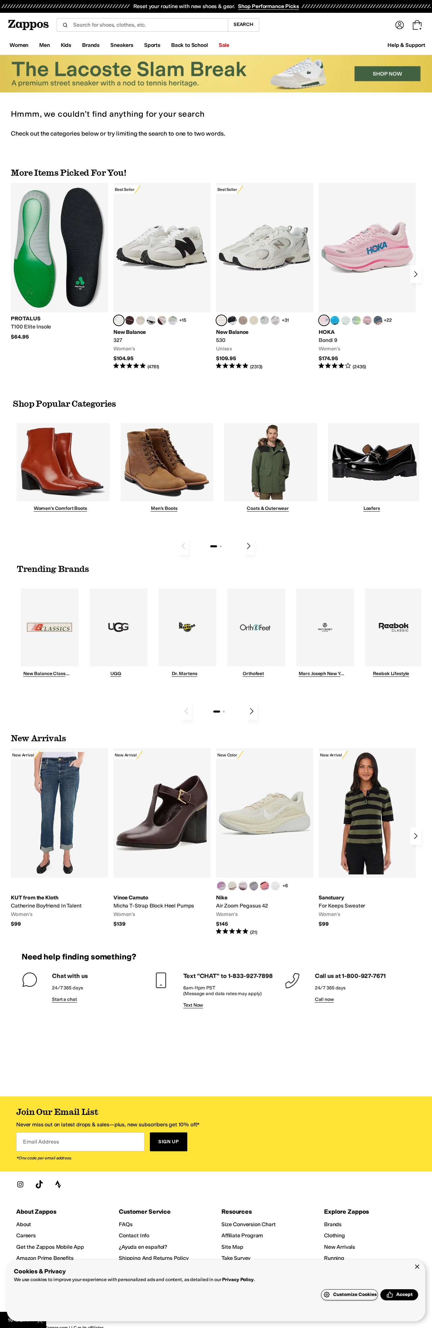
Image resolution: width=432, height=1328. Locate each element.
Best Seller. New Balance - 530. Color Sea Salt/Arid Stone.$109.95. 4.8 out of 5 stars (264, 276)
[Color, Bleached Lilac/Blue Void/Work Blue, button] (253, 885)
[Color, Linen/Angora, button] (140, 320)
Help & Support (406, 45)
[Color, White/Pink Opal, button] (367, 320)
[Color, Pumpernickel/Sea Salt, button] (129, 320)
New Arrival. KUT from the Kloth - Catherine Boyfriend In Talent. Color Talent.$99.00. (59, 837)
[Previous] (183, 546)
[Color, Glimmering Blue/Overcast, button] (356, 320)
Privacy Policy (237, 1279)
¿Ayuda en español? (143, 1247)
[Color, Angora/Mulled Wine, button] (162, 320)
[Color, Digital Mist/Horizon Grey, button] (151, 320)
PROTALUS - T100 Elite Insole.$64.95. (59, 261)
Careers (26, 1235)
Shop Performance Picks (268, 6)
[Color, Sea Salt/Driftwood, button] (243, 320)
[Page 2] (221, 546)
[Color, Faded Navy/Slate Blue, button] (378, 320)
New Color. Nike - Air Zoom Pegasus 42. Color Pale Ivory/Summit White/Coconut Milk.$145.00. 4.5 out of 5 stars (264, 841)
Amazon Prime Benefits (45, 1258)
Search (243, 24)
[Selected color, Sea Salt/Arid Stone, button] (221, 320)
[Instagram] (20, 1184)
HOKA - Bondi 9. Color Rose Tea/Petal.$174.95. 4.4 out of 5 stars (367, 276)
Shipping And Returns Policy (154, 1258)
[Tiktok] (39, 1184)
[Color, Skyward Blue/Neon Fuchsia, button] (334, 320)
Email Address (41, 1141)
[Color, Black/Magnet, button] (232, 320)
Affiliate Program (242, 1235)
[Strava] (58, 1184)
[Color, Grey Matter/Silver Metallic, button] (264, 320)
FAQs (125, 1224)
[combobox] (142, 25)
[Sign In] (400, 25)
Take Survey (235, 1258)
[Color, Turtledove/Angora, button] (253, 320)
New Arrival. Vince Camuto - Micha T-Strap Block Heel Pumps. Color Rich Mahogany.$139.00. (162, 837)
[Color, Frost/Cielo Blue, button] (345, 320)
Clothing (334, 1235)
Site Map (232, 1247)
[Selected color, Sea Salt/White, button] (118, 320)
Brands (333, 1224)
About (23, 1224)
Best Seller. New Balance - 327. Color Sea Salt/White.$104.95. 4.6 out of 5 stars (162, 276)
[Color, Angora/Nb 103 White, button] (172, 320)
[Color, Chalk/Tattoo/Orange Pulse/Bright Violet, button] (264, 885)
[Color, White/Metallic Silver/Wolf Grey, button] (275, 885)
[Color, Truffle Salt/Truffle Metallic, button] (275, 320)
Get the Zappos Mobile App (50, 1247)
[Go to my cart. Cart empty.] (417, 25)
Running (334, 1258)
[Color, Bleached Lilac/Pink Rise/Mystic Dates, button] (243, 885)
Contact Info (134, 1235)
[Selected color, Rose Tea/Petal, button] (324, 320)
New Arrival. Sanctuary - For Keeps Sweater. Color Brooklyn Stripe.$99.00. (367, 837)
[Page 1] (213, 546)
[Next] (415, 274)
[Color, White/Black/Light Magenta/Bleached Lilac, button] (221, 885)
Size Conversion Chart (248, 1224)
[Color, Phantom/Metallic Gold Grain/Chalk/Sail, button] (232, 885)
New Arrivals (339, 1247)
